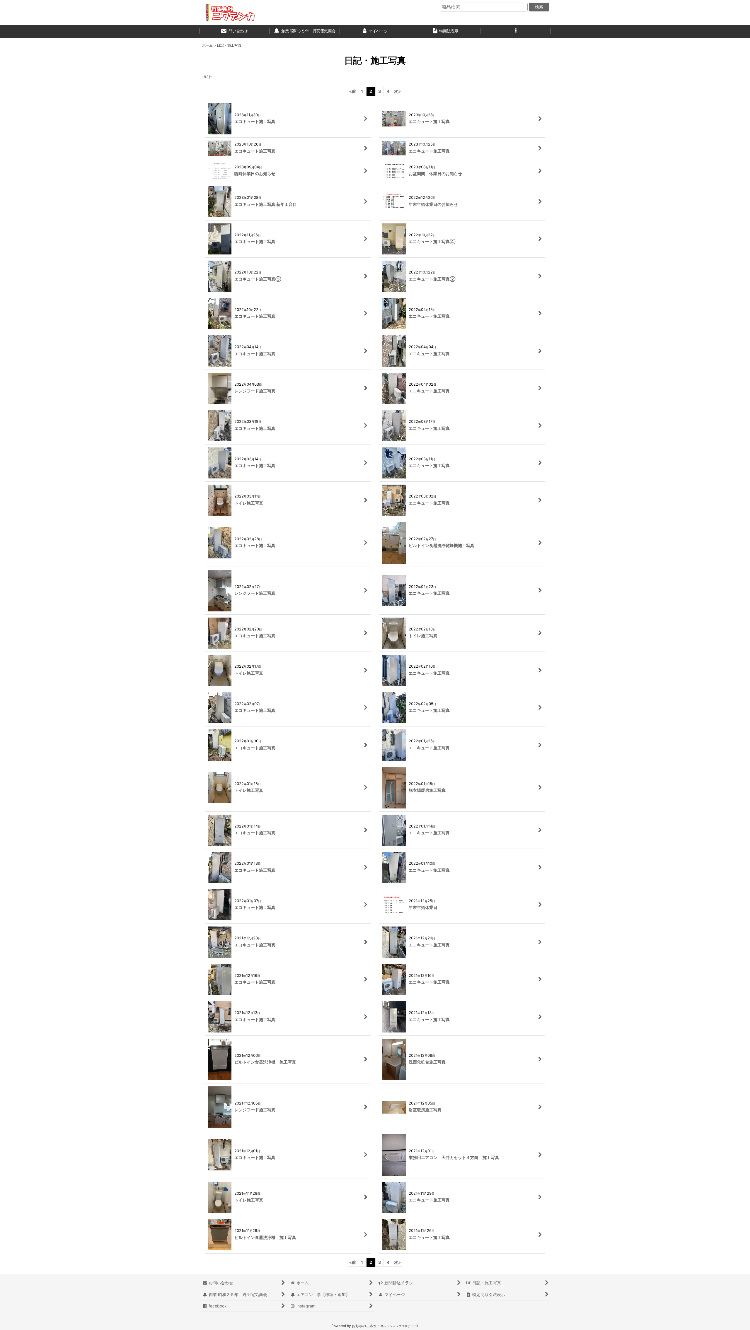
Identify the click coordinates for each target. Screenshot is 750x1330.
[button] (515, 31)
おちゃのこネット (366, 1326)
